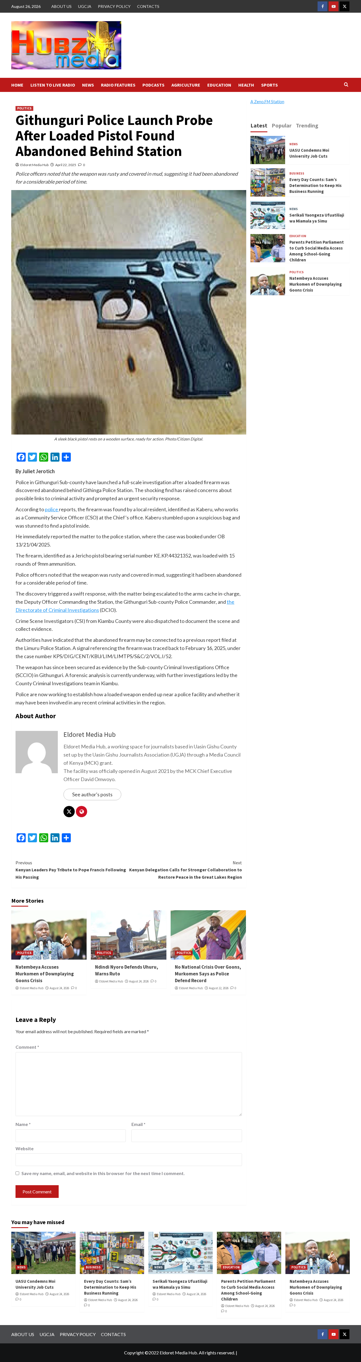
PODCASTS (153, 85)
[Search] (346, 85)
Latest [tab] (258, 125)
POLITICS (24, 108)
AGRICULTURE (185, 85)
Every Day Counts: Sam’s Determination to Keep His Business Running (315, 185)
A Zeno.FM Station (267, 101)
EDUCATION (219, 85)
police (52, 509)
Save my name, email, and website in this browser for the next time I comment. (103, 1173)
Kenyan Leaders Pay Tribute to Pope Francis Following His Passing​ (71, 870)
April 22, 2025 (65, 165)
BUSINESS (296, 173)
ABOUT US (61, 6)
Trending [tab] (307, 125)
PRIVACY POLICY (114, 6)
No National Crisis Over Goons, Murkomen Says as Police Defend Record (208, 974)
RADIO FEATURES (118, 85)
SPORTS (269, 85)
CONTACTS (148, 6)
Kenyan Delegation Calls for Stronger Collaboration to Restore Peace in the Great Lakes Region (185, 870)
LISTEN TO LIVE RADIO (52, 85)
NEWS (88, 85)
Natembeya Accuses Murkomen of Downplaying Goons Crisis (45, 974)
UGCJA (84, 6)
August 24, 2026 (59, 988)
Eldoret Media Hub (34, 165)
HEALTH (246, 85)
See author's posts (92, 794)
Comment (27, 1047)
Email (138, 1124)
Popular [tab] (282, 125)
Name (23, 1124)
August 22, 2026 (218, 988)
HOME (17, 85)
